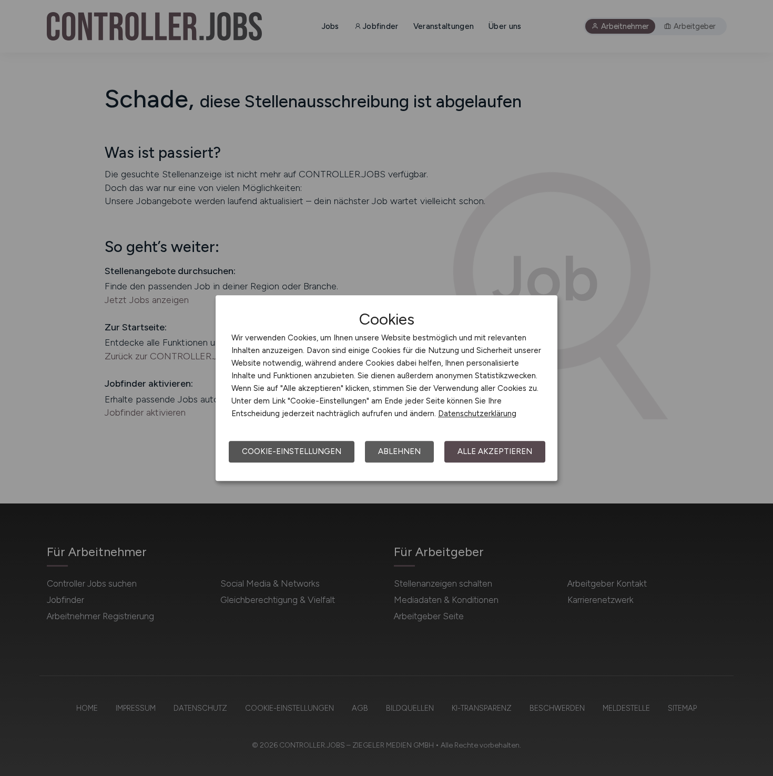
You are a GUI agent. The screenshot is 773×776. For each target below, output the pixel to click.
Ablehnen (399, 451)
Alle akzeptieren (494, 451)
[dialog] (386, 388)
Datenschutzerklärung (477, 413)
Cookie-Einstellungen (291, 451)
